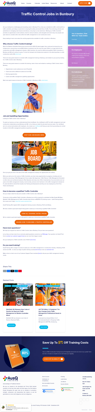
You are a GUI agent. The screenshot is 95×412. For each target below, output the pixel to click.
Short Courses (45, 376)
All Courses (45, 385)
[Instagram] (80, 403)
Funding (63, 376)
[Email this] (5, 271)
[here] (39, 253)
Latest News (64, 379)
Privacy (90, 409)
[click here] (44, 80)
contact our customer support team (16, 236)
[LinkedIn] (87, 399)
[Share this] (8, 271)
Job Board (37, 126)
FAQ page (45, 234)
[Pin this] (20, 271)
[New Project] (67, 390)
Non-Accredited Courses (48, 383)
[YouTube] (84, 399)
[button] (32, 3)
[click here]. (18, 54)
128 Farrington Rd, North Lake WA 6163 (87, 388)
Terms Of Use (84, 409)
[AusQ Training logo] (9, 3)
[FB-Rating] (48, 391)
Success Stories (64, 384)
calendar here (50, 249)
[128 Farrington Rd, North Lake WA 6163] (81, 388)
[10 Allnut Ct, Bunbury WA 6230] (81, 394)
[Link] (81, 35)
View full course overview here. (23, 201)
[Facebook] (80, 399)
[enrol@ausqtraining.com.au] (81, 378)
